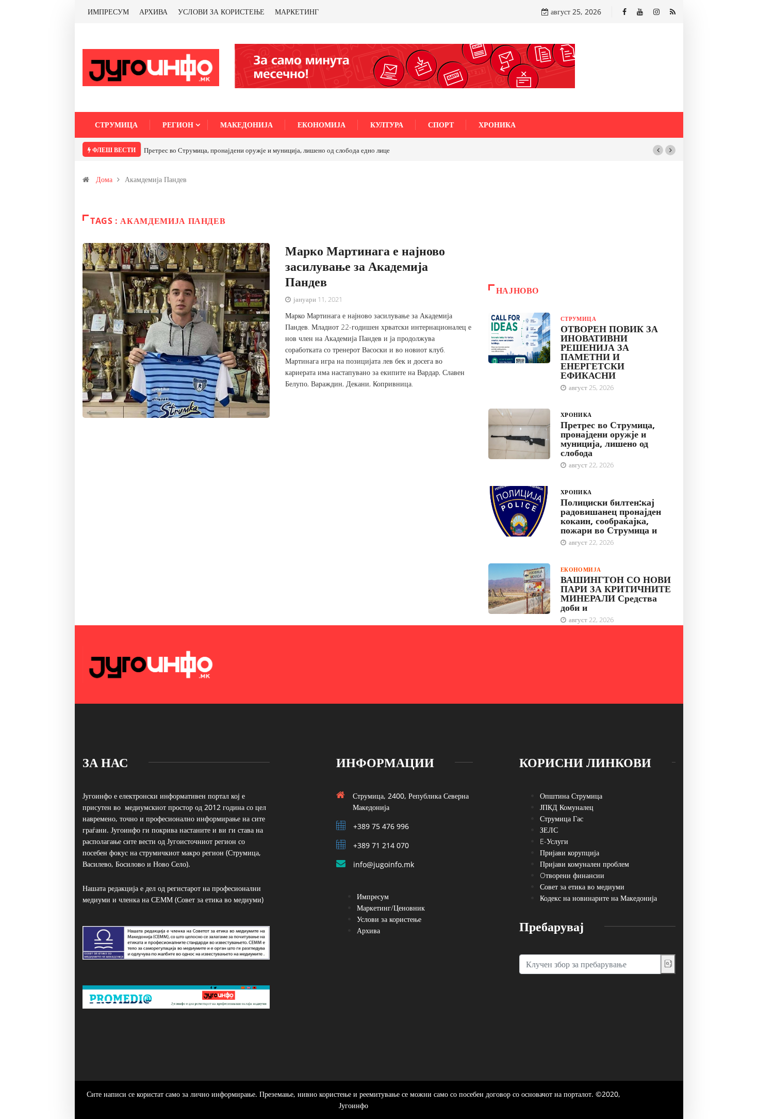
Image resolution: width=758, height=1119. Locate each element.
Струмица (116, 124)
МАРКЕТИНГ (297, 12)
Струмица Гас (561, 818)
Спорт (441, 124)
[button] (658, 150)
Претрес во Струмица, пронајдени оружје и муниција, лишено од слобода (608, 438)
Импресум (373, 896)
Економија (321, 124)
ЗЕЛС (549, 830)
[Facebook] (624, 12)
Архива (368, 930)
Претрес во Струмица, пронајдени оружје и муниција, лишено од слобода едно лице (267, 150)
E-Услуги (554, 841)
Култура (386, 124)
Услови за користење (389, 919)
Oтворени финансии (572, 875)
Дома (104, 179)
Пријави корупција (569, 852)
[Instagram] (656, 12)
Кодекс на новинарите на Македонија (598, 898)
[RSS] (672, 12)
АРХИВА (153, 12)
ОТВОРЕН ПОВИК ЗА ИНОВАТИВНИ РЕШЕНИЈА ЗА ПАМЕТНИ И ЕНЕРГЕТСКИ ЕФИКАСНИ (609, 351)
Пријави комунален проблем (584, 864)
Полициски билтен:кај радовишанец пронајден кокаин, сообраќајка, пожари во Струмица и (611, 516)
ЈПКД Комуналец (567, 807)
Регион (177, 124)
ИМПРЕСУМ (108, 12)
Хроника (497, 124)
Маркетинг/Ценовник (391, 908)
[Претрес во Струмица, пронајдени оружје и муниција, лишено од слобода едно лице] (519, 434)
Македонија (246, 124)
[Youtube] (640, 12)
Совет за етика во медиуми (582, 886)
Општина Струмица (571, 796)
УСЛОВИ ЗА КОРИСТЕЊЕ (221, 12)
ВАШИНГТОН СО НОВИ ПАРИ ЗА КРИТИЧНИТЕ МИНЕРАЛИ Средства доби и (616, 593)
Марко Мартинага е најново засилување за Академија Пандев (365, 266)
